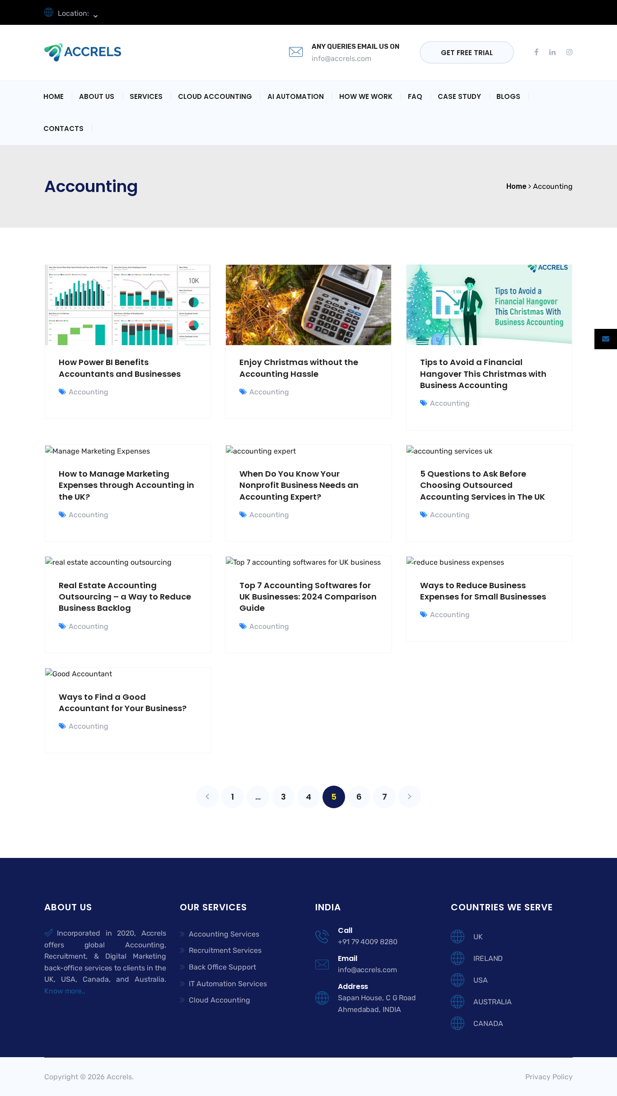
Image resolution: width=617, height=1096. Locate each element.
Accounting (88, 392)
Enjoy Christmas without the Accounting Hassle (298, 367)
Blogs (508, 96)
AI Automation (295, 96)
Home (53, 96)
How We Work (366, 96)
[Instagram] (567, 52)
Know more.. (64, 991)
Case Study (459, 96)
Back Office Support (222, 967)
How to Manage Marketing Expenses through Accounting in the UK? (126, 485)
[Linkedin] (552, 52)
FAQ (415, 96)
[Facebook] (539, 52)
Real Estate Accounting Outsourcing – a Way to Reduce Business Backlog (125, 597)
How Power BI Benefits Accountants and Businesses (120, 367)
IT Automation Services (228, 983)
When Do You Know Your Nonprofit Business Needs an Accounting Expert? (299, 485)
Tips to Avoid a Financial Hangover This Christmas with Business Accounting (483, 373)
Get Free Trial (467, 52)
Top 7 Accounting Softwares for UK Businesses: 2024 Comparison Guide (308, 597)
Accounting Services (224, 934)
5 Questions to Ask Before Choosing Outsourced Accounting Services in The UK (482, 485)
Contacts (63, 128)
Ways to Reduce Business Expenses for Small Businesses (483, 591)
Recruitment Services (225, 950)
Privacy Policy (549, 1077)
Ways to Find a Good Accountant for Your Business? (123, 702)
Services (146, 96)
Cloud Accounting (215, 96)
